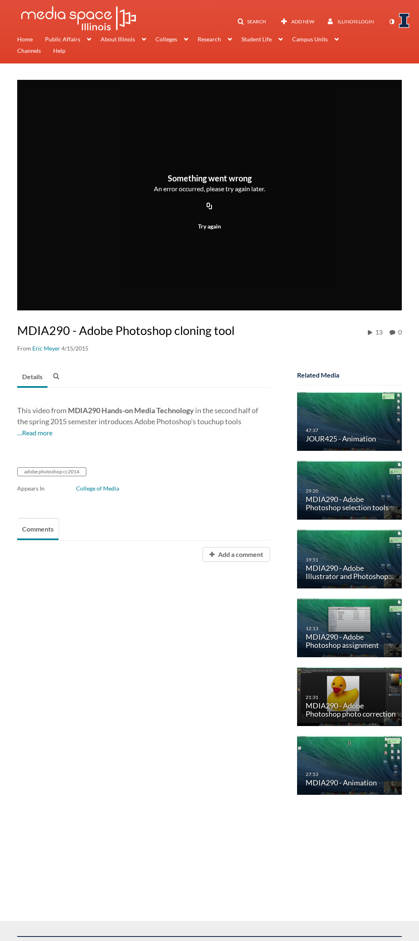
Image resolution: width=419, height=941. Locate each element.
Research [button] (209, 39)
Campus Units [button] (310, 39)
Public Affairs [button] (62, 39)
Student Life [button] (256, 39)
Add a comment (240, 554)
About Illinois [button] (118, 39)
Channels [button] (29, 50)
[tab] (32, 377)
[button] (251, 21)
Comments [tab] (38, 529)
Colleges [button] (166, 39)
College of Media (97, 488)
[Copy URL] (209, 206)
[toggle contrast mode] (391, 21)
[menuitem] (31, 40)
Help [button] (59, 50)
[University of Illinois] (404, 20)
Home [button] (25, 39)
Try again (209, 226)
